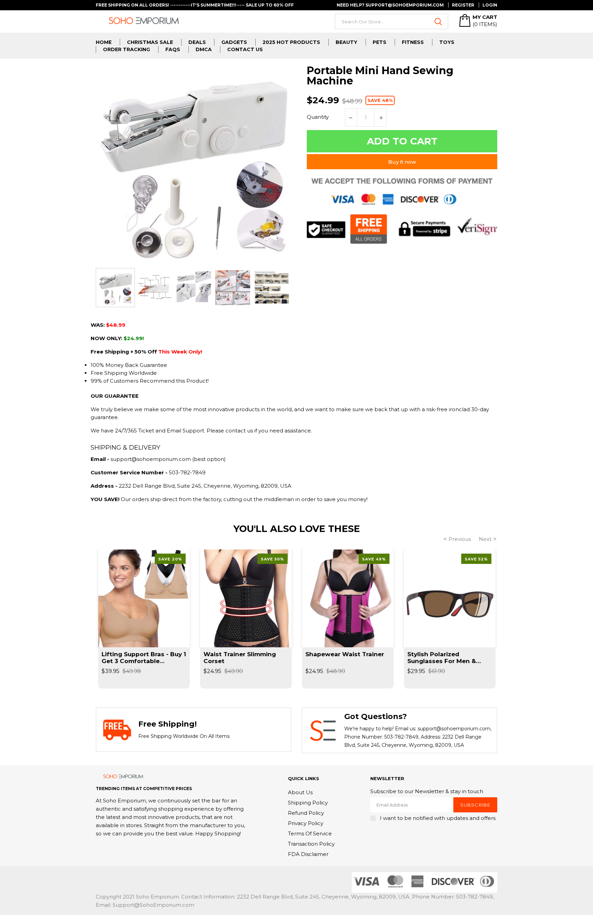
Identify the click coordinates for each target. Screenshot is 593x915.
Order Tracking (126, 49)
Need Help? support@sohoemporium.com (390, 5)
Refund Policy (306, 813)
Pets (379, 42)
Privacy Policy (305, 823)
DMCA (204, 49)
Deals (197, 42)
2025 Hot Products (291, 42)
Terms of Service (310, 833)
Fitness (413, 42)
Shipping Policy (308, 802)
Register (463, 5)
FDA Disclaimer (308, 854)
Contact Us (245, 49)
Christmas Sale (150, 42)
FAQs (172, 49)
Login (489, 5)
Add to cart (402, 141)
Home (104, 42)
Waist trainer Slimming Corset (240, 657)
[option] (115, 287)
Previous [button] (460, 539)
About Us (300, 792)
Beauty (346, 42)
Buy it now (402, 162)
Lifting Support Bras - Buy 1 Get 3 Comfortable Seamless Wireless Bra (144, 657)
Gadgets (234, 42)
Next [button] (485, 539)
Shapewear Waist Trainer (344, 654)
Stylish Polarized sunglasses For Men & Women (441, 657)
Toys (446, 42)
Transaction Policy (311, 844)
